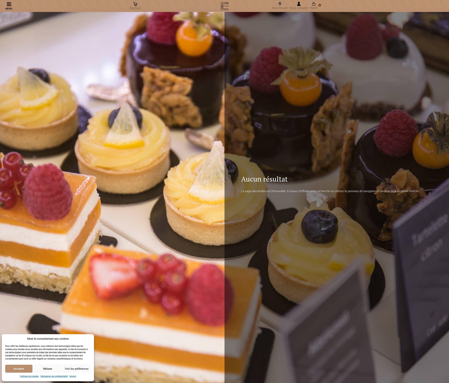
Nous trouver (280, 8)
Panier (313, 7)
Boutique (135, 8)
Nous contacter (299, 8)
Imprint (72, 376)
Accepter (19, 368)
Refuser (47, 368)
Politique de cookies (29, 376)
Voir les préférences (77, 368)
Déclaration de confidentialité (54, 376)
